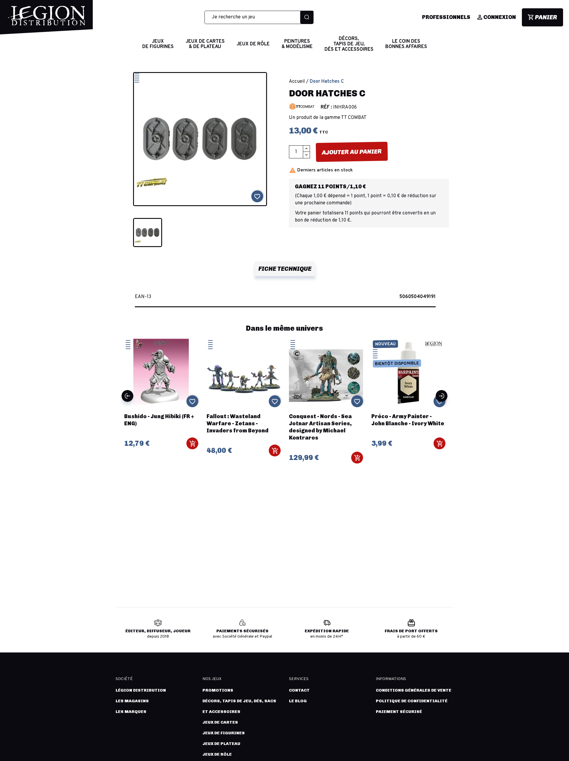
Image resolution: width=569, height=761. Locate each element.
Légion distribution (141, 690)
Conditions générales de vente (413, 690)
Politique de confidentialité (411, 700)
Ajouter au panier (352, 152)
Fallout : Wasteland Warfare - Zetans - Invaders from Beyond (237, 423)
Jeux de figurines (223, 732)
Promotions (217, 690)
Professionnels (446, 17)
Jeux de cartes (220, 722)
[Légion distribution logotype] (46, 20)
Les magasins (132, 700)
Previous (127, 396)
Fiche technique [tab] (284, 268)
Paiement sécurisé (399, 711)
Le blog (298, 700)
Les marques (131, 711)
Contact (299, 690)
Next (441, 396)
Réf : (326, 107)
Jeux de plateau (221, 743)
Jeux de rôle (217, 754)
